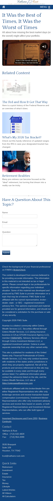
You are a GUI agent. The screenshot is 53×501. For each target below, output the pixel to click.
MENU (43, 7)
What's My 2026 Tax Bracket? (21, 137)
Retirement (7, 467)
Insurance (6, 477)
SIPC (19, 338)
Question (6, 232)
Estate (5, 473)
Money (5, 483)
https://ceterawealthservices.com (17, 383)
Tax (3, 480)
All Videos (6, 493)
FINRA (14, 338)
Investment (7, 470)
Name (5, 212)
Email (4, 222)
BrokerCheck (19, 270)
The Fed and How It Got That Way (25, 102)
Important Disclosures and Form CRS (19, 418)
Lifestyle (6, 486)
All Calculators (8, 496)
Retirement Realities (16, 175)
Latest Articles (8, 490)
